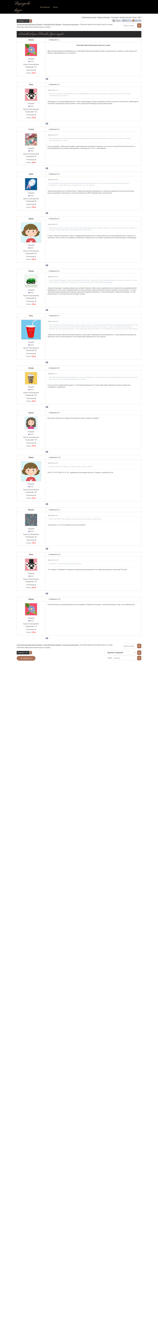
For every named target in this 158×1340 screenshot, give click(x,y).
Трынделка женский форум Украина (29, 24)
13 (59, 599)
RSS (139, 17)
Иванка (31, 40)
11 (59, 510)
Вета (31, 315)
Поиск (135, 17)
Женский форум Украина (52, 24)
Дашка (31, 218)
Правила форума (126, 17)
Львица (31, 271)
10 (59, 457)
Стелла (31, 129)
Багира (31, 368)
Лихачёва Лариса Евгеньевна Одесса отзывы (96, 24)
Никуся (31, 413)
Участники (115, 17)
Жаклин (31, 510)
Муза (31, 84)
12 (59, 554)
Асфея (31, 174)
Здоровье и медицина (71, 24)
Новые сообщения (103, 17)
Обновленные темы (89, 17)
